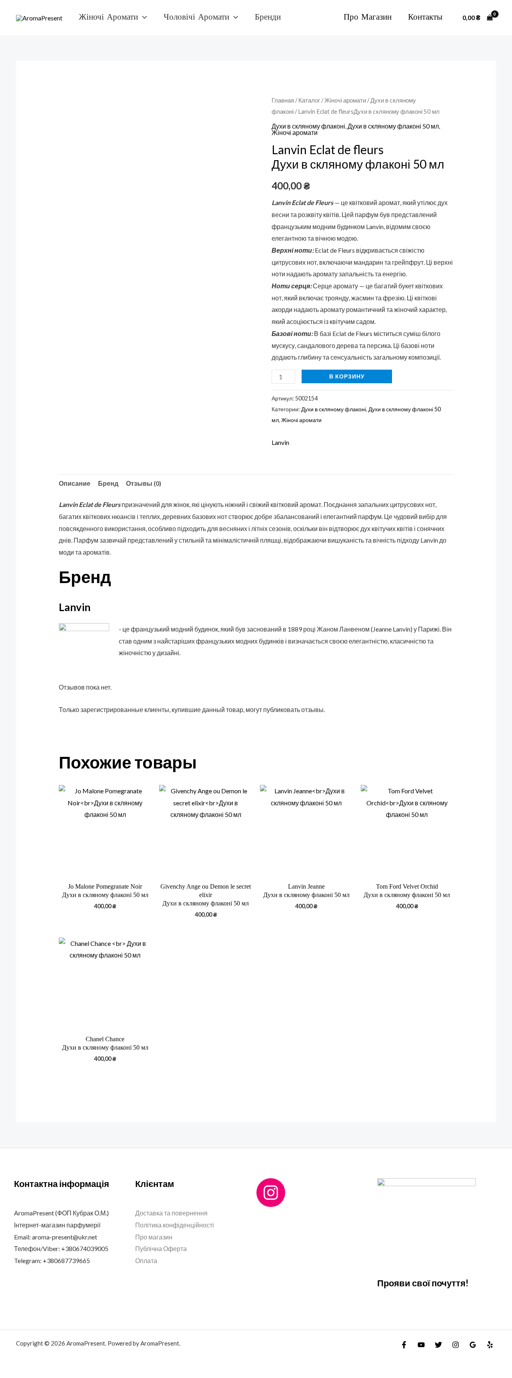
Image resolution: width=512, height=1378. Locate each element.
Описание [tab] (74, 483)
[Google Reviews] (472, 1344)
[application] (142, 17)
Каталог (309, 100)
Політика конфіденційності (174, 1225)
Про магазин (368, 17)
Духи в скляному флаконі (308, 126)
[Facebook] (404, 1344)
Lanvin (280, 442)
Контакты (425, 17)
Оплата (146, 1260)
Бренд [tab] (108, 483)
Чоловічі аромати (196, 17)
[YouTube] (421, 1344)
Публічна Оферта (161, 1248)
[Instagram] (270, 1192)
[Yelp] (490, 1344)
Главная (283, 100)
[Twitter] (438, 1344)
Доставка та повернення (171, 1213)
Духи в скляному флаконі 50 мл (393, 126)
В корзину (347, 376)
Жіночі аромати (108, 17)
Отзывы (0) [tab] (143, 483)
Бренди (268, 17)
